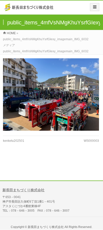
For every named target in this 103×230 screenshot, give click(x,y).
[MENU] (94, 7)
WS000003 (91, 141)
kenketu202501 (13, 141)
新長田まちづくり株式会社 (23, 190)
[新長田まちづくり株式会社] (29, 9)
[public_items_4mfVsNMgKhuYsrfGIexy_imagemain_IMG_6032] (51, 94)
